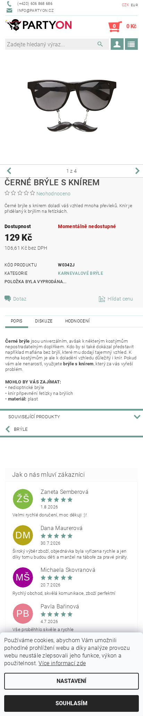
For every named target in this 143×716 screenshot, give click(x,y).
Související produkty (34, 416)
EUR (134, 5)
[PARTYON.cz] (38, 27)
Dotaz (20, 299)
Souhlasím (71, 703)
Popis (17, 321)
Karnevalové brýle (80, 273)
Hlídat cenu (120, 299)
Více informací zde (62, 663)
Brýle (21, 429)
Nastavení (71, 681)
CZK (125, 5)
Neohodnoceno (53, 193)
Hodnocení (77, 321)
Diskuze (43, 321)
